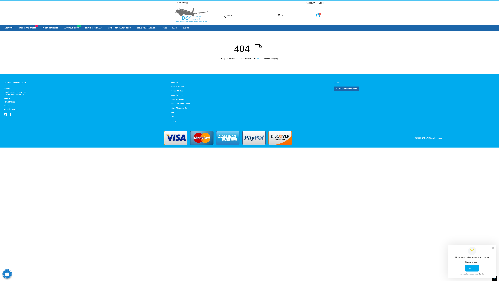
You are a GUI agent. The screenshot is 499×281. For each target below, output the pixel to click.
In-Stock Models (177, 91)
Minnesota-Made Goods (180, 104)
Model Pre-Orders (178, 86)
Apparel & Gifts (177, 95)
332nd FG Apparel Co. (179, 108)
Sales (173, 116)
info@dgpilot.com (11, 109)
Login (321, 3)
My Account (310, 3)
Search (279, 15)
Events (173, 121)
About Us (174, 82)
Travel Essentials (177, 99)
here (259, 58)
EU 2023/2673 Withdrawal (346, 88)
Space (173, 112)
